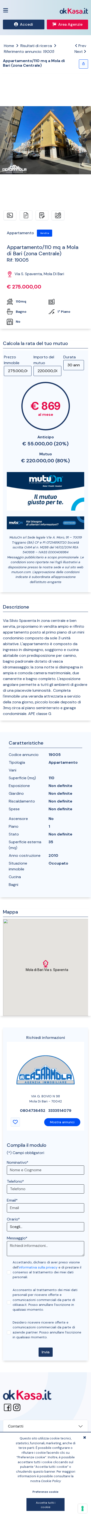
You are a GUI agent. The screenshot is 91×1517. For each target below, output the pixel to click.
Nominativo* (17, 1162)
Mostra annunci (62, 1122)
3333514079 (59, 1110)
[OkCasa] (74, 10)
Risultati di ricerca (36, 45)
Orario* (13, 1219)
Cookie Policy (51, 1481)
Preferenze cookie (45, 1492)
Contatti (15, 1426)
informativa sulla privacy (38, 1267)
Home (9, 45)
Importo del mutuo (43, 359)
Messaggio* (17, 1238)
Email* (12, 1200)
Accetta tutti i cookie (45, 1505)
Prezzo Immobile (11, 359)
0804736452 (32, 1110)
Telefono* (15, 1181)
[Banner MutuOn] (45, 490)
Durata (69, 357)
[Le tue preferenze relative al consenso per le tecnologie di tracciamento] (82, 1508)
